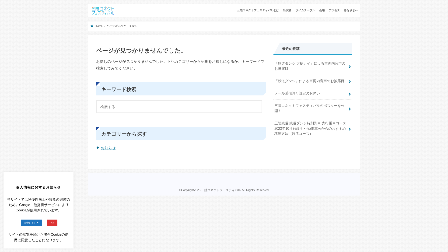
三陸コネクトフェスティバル (221, 190)
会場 (322, 10)
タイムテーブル (305, 10)
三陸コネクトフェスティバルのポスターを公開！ (309, 108)
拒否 (52, 222)
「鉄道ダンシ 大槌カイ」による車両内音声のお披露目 (309, 66)
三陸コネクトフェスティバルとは (258, 10)
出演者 (287, 10)
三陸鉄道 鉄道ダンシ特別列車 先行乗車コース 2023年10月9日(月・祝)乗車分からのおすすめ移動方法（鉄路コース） (310, 128)
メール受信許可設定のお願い (297, 93)
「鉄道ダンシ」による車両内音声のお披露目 (309, 81)
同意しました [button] (31, 222)
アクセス (334, 10)
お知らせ (108, 148)
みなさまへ (351, 10)
